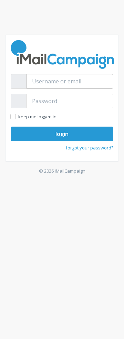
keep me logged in (37, 116)
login (62, 134)
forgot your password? (89, 148)
